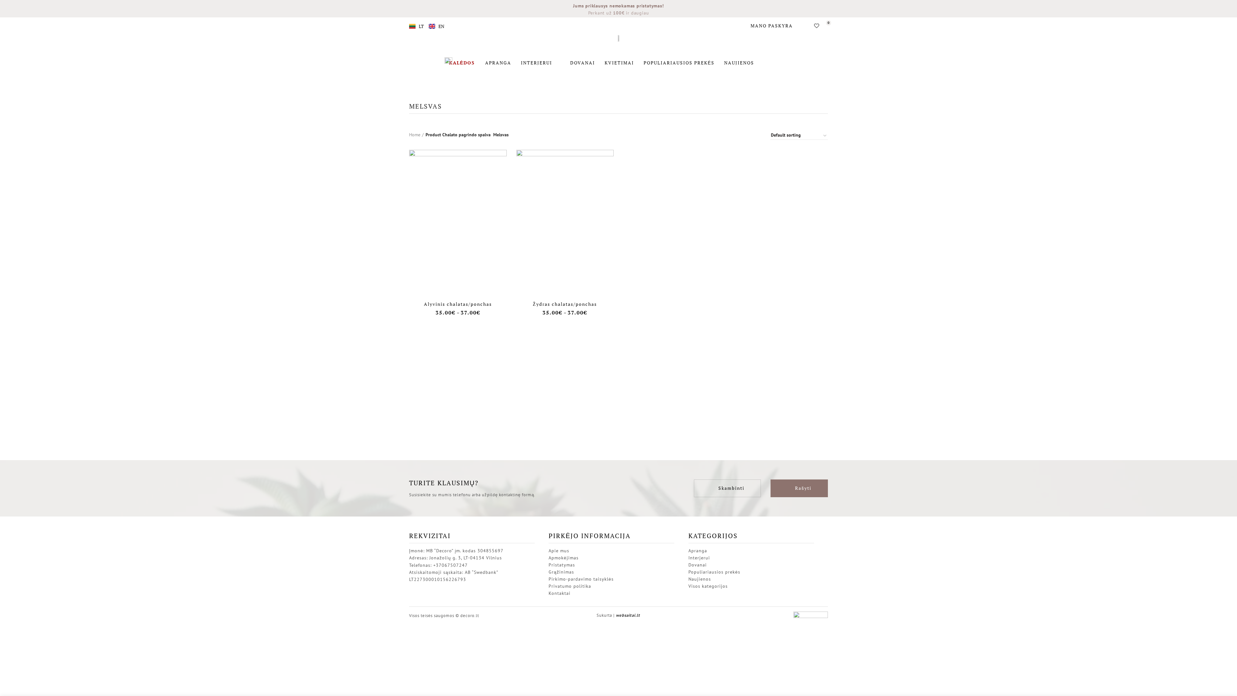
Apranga (498, 63)
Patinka (502, 160)
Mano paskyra (772, 26)
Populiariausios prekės (679, 63)
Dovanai (582, 63)
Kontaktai (560, 593)
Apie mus (559, 551)
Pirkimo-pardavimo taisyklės (581, 579)
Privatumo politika (570, 586)
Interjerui (536, 63)
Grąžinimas (561, 572)
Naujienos (739, 63)
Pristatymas (562, 565)
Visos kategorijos (708, 586)
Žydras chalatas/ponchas (565, 304)
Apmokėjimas (564, 558)
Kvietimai (619, 63)
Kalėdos (462, 63)
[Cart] (826, 26)
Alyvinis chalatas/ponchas (458, 304)
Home (414, 135)
